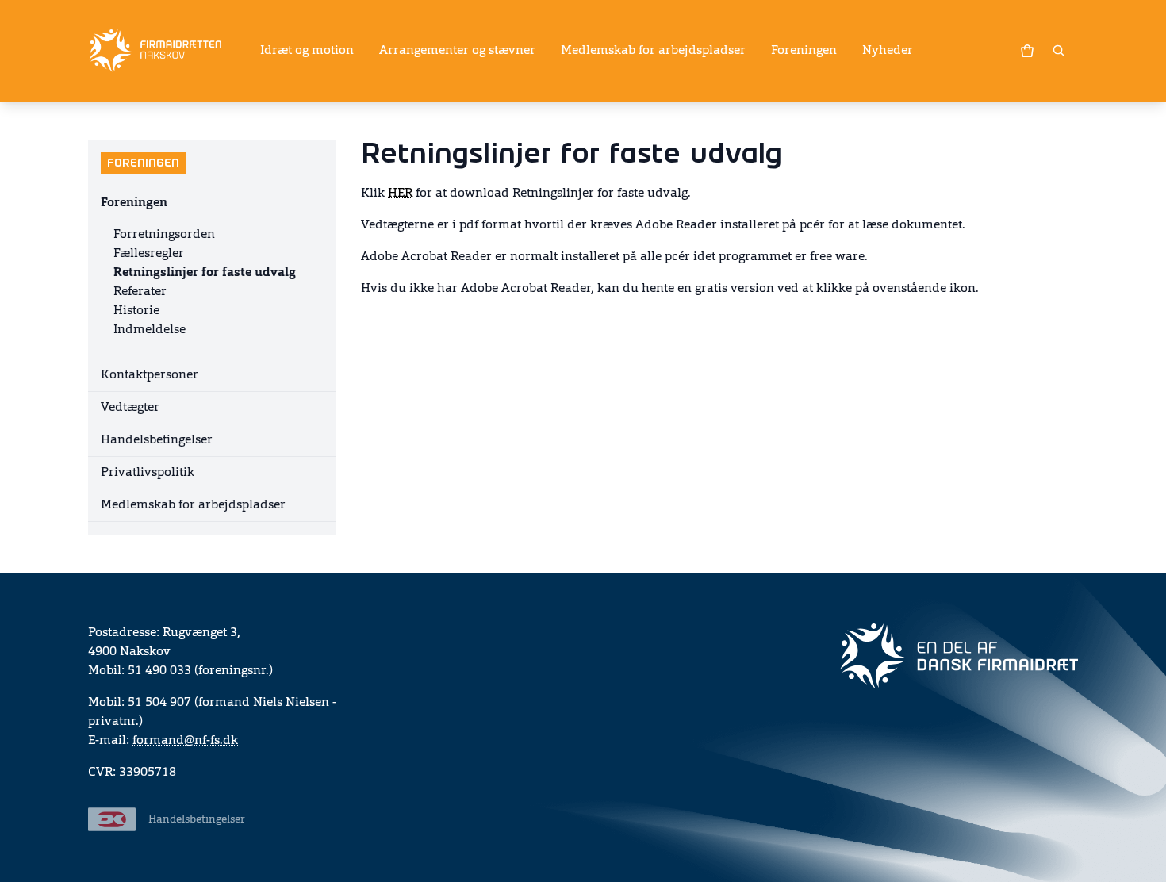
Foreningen (804, 50)
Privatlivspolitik (147, 472)
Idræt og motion (307, 50)
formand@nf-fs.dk (185, 740)
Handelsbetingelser (157, 440)
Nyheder (887, 50)
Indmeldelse (149, 330)
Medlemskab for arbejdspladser (653, 50)
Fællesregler (148, 253)
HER (400, 193)
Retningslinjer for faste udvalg (204, 273)
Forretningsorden (164, 234)
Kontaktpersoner (149, 375)
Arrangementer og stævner (457, 50)
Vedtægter (130, 407)
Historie (136, 311)
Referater (140, 292)
